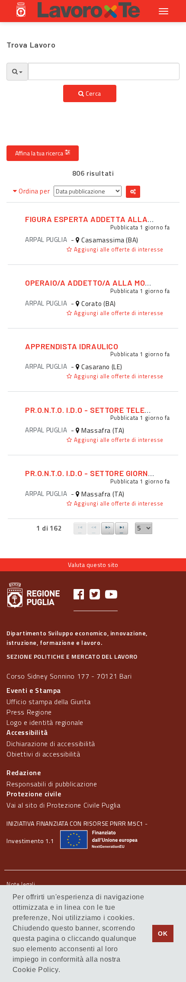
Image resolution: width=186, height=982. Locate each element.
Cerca (93, 93)
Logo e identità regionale (44, 722)
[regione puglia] (21, 11)
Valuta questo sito (93, 564)
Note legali (20, 884)
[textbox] (104, 71)
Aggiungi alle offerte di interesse (118, 249)
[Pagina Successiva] (107, 528)
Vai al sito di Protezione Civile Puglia (63, 805)
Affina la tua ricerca (39, 153)
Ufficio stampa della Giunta (48, 701)
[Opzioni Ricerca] (17, 71)
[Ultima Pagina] (121, 528)
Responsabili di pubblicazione (51, 784)
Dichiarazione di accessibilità (50, 743)
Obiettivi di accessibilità (43, 754)
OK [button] (162, 933)
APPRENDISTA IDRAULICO (72, 346)
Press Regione (29, 712)
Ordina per (34, 191)
